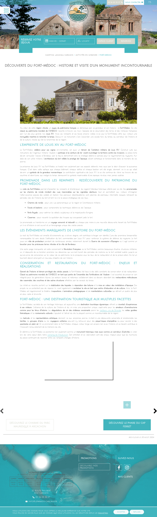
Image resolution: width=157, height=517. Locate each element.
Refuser (136, 512)
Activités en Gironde (86, 55)
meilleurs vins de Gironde (110, 310)
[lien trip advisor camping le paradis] (121, 492)
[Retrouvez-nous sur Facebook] (119, 467)
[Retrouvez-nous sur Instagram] (127, 467)
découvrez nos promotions (89, 467)
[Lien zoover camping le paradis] (132, 492)
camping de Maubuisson (57, 335)
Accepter (121, 512)
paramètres (103, 513)
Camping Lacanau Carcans (59, 55)
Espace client (105, 41)
